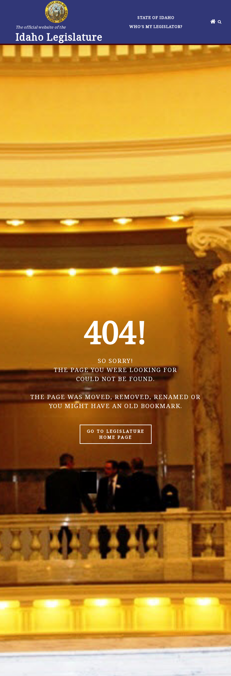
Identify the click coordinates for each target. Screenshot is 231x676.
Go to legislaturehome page (115, 434)
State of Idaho (155, 17)
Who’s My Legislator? (156, 26)
